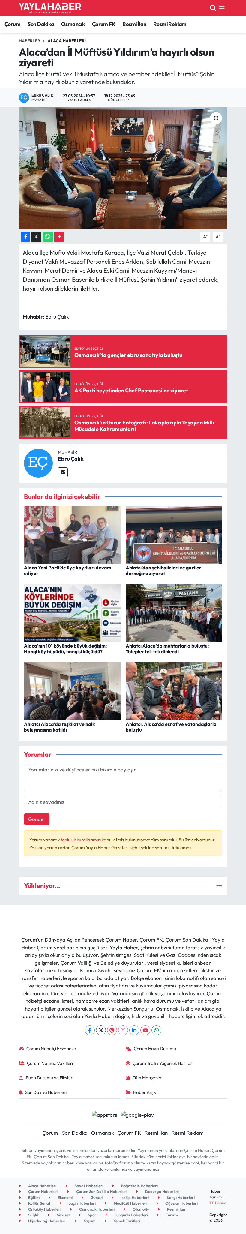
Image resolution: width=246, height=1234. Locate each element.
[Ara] (213, 8)
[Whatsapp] (156, 1030)
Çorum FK (104, 24)
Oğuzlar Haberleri (181, 1203)
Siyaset (63, 1214)
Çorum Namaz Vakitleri (50, 1063)
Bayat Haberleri (88, 1185)
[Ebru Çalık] (38, 462)
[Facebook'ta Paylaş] (25, 237)
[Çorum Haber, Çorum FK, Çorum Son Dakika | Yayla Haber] (50, 8)
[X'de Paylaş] (36, 237)
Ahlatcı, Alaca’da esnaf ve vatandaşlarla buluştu (171, 727)
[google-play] (137, 1114)
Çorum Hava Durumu (155, 1048)
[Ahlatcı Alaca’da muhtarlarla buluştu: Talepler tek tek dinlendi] (174, 612)
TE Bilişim (217, 1202)
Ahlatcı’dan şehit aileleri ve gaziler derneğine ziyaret (163, 570)
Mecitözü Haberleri (130, 1203)
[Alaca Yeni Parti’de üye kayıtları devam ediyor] (72, 534)
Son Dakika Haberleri (46, 1092)
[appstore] (104, 1114)
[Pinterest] (112, 1030)
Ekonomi (65, 1197)
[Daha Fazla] (59, 237)
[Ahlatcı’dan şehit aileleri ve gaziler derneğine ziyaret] (174, 534)
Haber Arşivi (145, 1092)
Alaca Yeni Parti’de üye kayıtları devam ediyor (67, 570)
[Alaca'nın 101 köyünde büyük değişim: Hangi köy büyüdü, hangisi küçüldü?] (72, 612)
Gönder (37, 819)
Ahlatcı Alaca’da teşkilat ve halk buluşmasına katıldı (59, 727)
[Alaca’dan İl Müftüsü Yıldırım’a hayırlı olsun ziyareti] (123, 168)
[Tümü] (219, 885)
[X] (101, 1030)
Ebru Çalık (71, 458)
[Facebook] (90, 1030)
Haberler (29, 40)
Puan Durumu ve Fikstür (49, 1077)
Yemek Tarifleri (126, 1220)
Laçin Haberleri (82, 1203)
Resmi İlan (134, 24)
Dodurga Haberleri (161, 1191)
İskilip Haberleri (134, 1197)
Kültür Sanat (38, 1203)
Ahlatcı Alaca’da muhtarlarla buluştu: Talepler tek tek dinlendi (167, 648)
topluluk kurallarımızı (81, 840)
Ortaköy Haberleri (44, 1209)
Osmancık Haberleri (96, 1209)
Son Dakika (41, 24)
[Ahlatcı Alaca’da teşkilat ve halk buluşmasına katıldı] (72, 690)
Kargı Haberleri (180, 1197)
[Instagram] (123, 1030)
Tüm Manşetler (147, 1077)
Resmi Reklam (170, 24)
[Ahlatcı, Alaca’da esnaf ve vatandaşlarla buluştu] (174, 690)
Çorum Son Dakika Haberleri (101, 1191)
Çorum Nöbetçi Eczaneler (51, 1048)
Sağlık (33, 1214)
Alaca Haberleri (67, 40)
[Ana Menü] (222, 8)
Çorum (12, 24)
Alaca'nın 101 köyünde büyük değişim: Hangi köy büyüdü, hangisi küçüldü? (65, 648)
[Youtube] (145, 1030)
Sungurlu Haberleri (130, 1214)
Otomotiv (140, 1209)
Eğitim (33, 1197)
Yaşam (88, 1220)
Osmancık (73, 24)
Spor (91, 1214)
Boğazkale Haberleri (139, 1185)
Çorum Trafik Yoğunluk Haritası (163, 1063)
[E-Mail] (63, 472)
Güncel (96, 1197)
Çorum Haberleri (42, 1191)
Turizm (171, 1214)
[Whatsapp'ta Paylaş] (48, 237)
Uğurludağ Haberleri (46, 1220)
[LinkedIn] (134, 1030)
